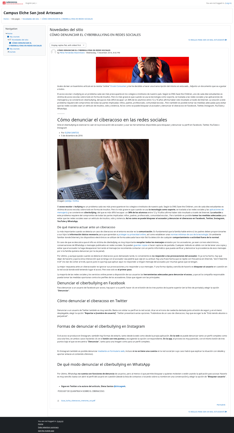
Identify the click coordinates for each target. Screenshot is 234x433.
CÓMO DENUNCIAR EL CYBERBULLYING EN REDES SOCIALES (67, 19)
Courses (12, 52)
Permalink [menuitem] (221, 404)
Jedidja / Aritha (72, 201)
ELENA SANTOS (72, 132)
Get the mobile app (46, 430)
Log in (228, 3)
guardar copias (141, 245)
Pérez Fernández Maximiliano (72, 52)
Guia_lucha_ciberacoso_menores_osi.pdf (78, 400)
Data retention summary (48, 427)
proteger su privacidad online (132, 234)
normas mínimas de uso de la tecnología (189, 234)
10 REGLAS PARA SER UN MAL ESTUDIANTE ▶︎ (207, 40)
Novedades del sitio (31, 19)
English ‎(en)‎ (30, 3)
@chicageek (119, 386)
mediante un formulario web (111, 351)
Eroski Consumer (118, 86)
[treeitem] (24, 42)
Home (6, 19)
